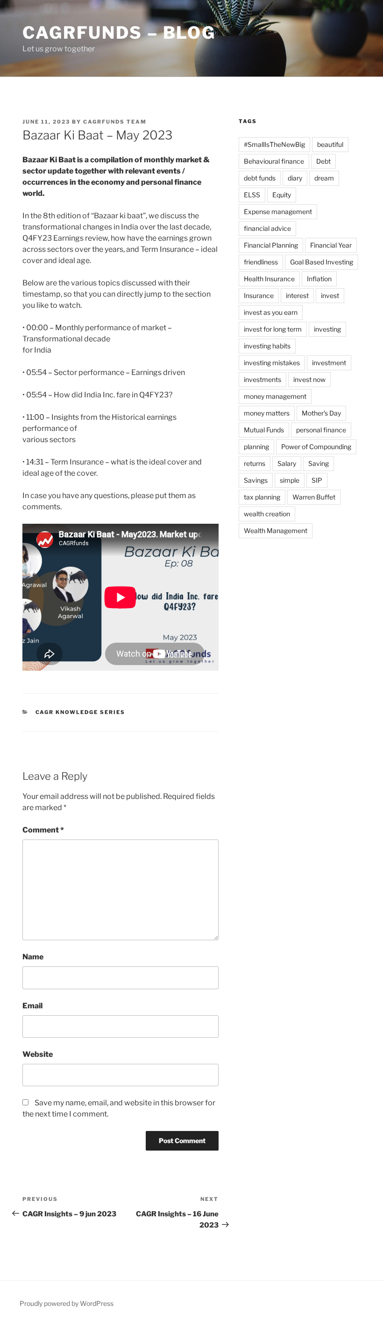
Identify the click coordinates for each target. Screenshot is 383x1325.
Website (37, 1054)
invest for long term (273, 329)
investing (327, 329)
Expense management (278, 211)
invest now (309, 379)
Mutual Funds (264, 430)
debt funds (260, 178)
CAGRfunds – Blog (119, 32)
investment (329, 363)
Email (32, 1005)
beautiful (330, 144)
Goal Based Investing (321, 262)
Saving (318, 463)
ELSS (252, 195)
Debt (323, 161)
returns (254, 463)
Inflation (319, 279)
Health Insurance (269, 279)
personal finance (321, 430)
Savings (256, 480)
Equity (281, 195)
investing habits (267, 346)
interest (297, 295)
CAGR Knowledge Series (80, 712)
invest (330, 295)
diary (295, 178)
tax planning (262, 497)
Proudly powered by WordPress (66, 1303)
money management (275, 396)
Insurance (259, 295)
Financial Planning (271, 245)
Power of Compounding (316, 447)
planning (256, 447)
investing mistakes (272, 363)
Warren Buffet (313, 497)
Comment (43, 830)
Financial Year (331, 245)
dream (324, 178)
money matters (267, 413)
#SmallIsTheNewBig (274, 144)
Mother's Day (321, 413)
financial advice (267, 228)
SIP (317, 480)
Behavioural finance (274, 161)
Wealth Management (275, 530)
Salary (286, 463)
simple (289, 480)
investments (262, 379)
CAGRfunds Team (115, 121)
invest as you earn (271, 312)
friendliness (261, 262)
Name (32, 956)
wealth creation (267, 514)
